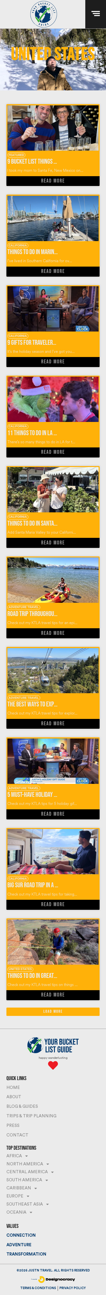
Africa (14, 1156)
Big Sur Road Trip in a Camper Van (44, 885)
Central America (27, 1172)
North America (24, 1164)
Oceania (16, 1212)
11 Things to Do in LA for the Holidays (49, 433)
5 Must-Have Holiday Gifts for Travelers (52, 795)
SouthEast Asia (24, 1204)
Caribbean (18, 1188)
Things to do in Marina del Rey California (53, 252)
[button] (53, 1012)
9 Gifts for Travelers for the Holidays (50, 343)
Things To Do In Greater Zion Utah (44, 976)
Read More (53, 181)
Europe (14, 1196)
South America (24, 1180)
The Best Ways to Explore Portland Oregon (55, 704)
